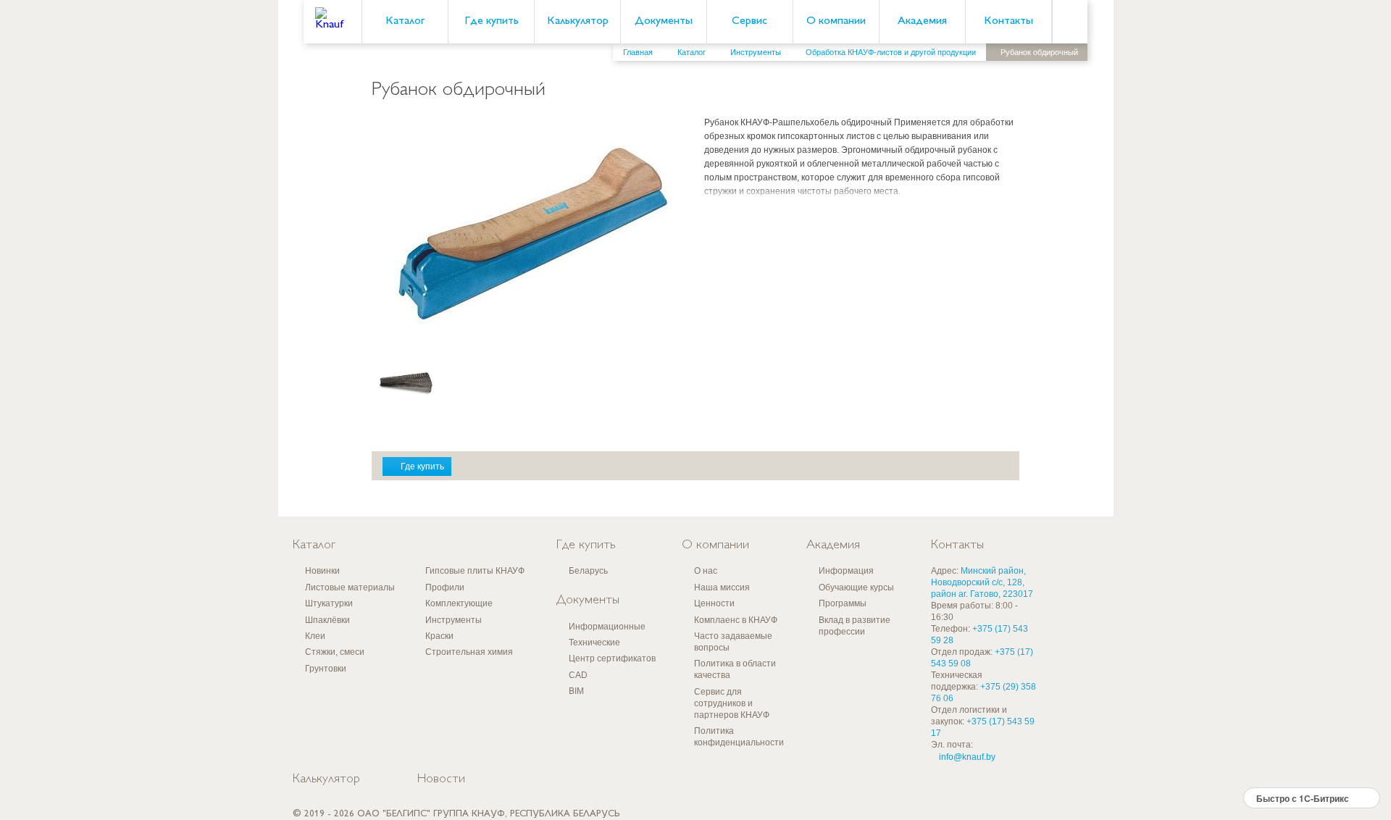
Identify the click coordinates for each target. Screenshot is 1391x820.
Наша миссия (722, 587)
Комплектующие (459, 603)
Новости (441, 779)
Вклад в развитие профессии (854, 626)
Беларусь (588, 571)
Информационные (607, 627)
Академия (922, 21)
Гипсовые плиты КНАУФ (475, 571)
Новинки (322, 571)
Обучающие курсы (856, 587)
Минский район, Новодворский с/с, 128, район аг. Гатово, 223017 (982, 582)
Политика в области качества (735, 669)
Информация (846, 571)
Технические (594, 642)
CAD (578, 675)
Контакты (1008, 21)
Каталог (405, 21)
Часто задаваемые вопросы (733, 642)
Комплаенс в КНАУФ (735, 620)
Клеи (315, 636)
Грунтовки (325, 669)
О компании (836, 21)
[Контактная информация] (1351, 109)
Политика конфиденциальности (739, 737)
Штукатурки (329, 603)
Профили (444, 587)
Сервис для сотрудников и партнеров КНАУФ (731, 703)
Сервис (749, 21)
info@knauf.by (967, 757)
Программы (842, 603)
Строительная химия (469, 652)
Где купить (491, 21)
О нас (705, 571)
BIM (576, 691)
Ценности (714, 603)
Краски (439, 636)
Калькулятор (578, 21)
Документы (664, 21)
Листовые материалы (350, 587)
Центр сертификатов (612, 658)
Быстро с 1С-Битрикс (1302, 798)
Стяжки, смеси (334, 652)
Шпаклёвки (327, 620)
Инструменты (453, 620)
